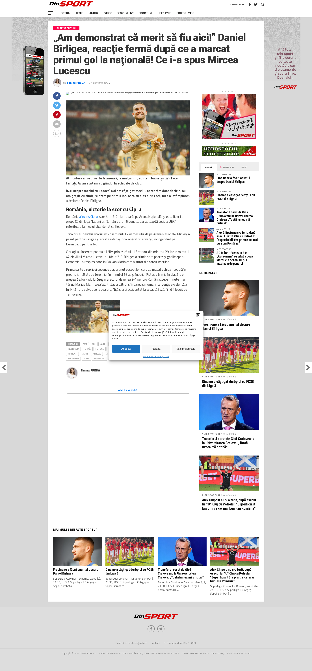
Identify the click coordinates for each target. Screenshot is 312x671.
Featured (73, 349)
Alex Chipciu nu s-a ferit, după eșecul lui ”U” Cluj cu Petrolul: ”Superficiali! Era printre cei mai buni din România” (237, 238)
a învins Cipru (88, 216)
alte (102, 344)
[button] (198, 315)
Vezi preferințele (185, 348)
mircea (97, 353)
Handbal (94, 13)
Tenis (79, 13)
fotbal (100, 349)
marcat (72, 353)
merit (85, 353)
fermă (87, 349)
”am (85, 344)
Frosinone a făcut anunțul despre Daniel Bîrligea (233, 179)
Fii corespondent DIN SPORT (180, 643)
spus (86, 358)
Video (108, 13)
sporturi (73, 358)
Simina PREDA (76, 82)
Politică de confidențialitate (156, 356)
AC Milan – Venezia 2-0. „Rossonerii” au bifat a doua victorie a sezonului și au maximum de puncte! (234, 258)
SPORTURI (145, 13)
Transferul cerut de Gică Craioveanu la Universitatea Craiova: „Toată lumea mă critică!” (234, 217)
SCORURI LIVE (125, 13)
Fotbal (66, 13)
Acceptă (126, 348)
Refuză (156, 348)
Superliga (99, 358)
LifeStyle (164, 13)
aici (94, 344)
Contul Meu (185, 13)
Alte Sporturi (211, 319)
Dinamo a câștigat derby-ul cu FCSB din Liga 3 (235, 197)
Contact (155, 643)
